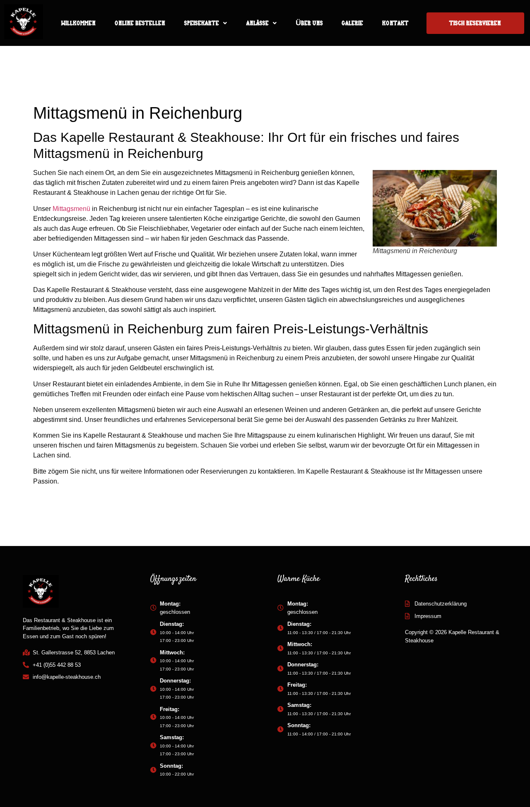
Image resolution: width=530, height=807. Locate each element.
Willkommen (78, 23)
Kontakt (395, 23)
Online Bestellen (140, 23)
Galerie (352, 23)
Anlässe (257, 23)
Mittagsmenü (71, 208)
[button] (205, 23)
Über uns (309, 23)
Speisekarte (201, 23)
